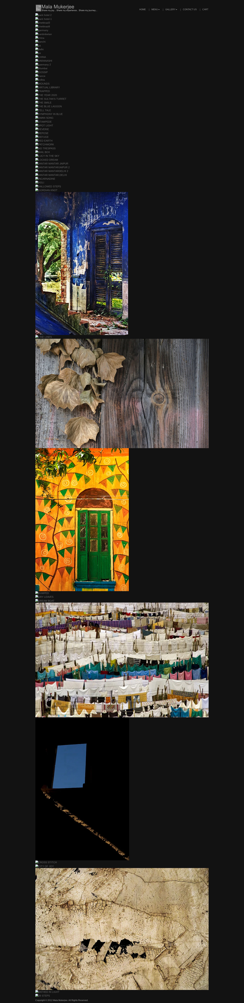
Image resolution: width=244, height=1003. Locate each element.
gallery (170, 9)
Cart (205, 9)
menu (154, 9)
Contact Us (190, 9)
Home (142, 9)
